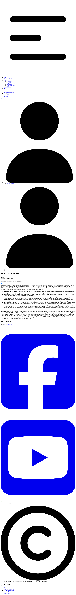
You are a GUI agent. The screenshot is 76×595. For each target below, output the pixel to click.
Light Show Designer (9, 79)
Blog (5, 587)
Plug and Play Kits (11, 85)
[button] (38, 38)
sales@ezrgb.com (8, 324)
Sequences (9, 81)
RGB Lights (9, 84)
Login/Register (10, 183)
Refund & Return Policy (9, 589)
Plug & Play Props (11, 83)
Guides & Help (7, 87)
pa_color (3, 278)
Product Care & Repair (9, 590)
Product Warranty (8, 591)
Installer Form (7, 593)
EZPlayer (6, 88)
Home (5, 77)
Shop (5, 80)
